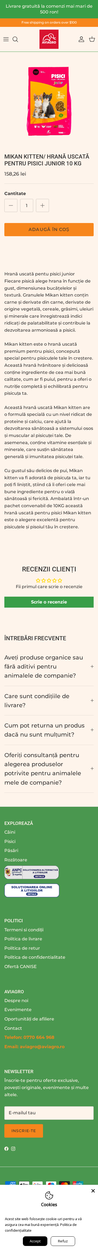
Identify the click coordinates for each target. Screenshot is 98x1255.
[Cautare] (18, 39)
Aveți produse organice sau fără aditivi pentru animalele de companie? (43, 666)
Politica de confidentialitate (34, 957)
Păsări (11, 850)
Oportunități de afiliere (29, 1019)
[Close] (93, 1189)
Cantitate (15, 193)
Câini (9, 832)
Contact (13, 1028)
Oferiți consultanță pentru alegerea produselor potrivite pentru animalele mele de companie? (42, 769)
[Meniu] (6, 39)
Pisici (10, 841)
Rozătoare (15, 859)
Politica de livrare (23, 938)
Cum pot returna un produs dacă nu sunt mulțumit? (44, 730)
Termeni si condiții (24, 929)
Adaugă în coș (49, 229)
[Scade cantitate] (10, 205)
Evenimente (18, 1009)
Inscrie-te (23, 1130)
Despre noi (16, 1000)
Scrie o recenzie (49, 602)
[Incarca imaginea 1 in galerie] (49, 101)
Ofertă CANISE (20, 966)
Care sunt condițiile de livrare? (36, 701)
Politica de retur (22, 948)
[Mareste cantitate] (42, 205)
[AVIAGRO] (49, 39)
